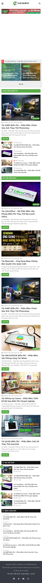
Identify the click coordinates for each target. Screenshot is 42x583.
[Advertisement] (21, 38)
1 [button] (19, 84)
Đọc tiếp (5, 138)
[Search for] (40, 4)
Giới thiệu (10, 574)
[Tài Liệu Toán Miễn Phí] (21, 3)
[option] (11, 72)
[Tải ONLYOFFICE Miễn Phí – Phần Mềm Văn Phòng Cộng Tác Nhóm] (6, 145)
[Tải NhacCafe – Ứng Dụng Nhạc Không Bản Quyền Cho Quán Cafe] (11, 72)
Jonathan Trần (7, 122)
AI (4, 66)
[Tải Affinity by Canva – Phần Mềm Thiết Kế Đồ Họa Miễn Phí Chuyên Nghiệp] (6, 163)
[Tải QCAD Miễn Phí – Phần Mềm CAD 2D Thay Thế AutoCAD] (6, 170)
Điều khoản (17, 574)
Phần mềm (26, 66)
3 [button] (22, 84)
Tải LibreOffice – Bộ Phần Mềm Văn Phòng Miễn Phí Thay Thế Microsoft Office (26, 155)
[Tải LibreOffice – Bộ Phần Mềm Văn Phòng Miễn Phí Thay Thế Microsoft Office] (6, 153)
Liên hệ (33, 574)
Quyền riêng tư (25, 574)
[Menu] (2, 4)
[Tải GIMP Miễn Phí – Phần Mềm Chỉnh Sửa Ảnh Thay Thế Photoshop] (30, 72)
